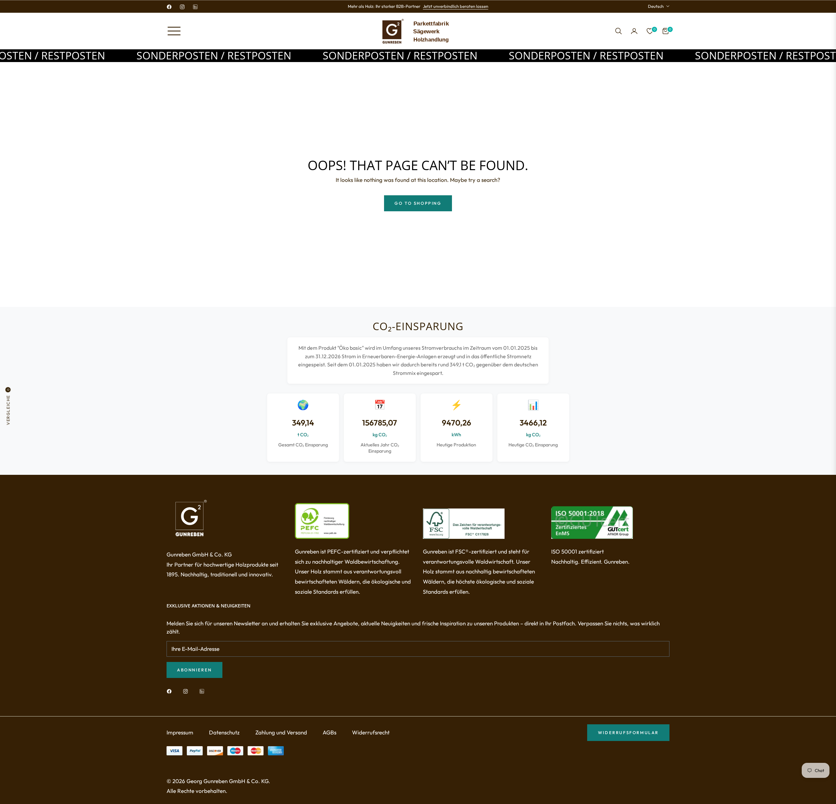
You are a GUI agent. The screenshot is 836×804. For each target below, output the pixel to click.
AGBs (329, 732)
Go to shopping (417, 203)
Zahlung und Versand (281, 732)
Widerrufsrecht (371, 732)
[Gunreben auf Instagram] (187, 691)
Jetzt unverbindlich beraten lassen (455, 6)
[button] (618, 31)
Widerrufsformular (628, 732)
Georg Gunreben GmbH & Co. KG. (228, 781)
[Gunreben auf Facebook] (171, 691)
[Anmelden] (634, 31)
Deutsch (656, 6)
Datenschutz (224, 732)
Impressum (180, 732)
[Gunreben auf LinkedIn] (203, 691)
